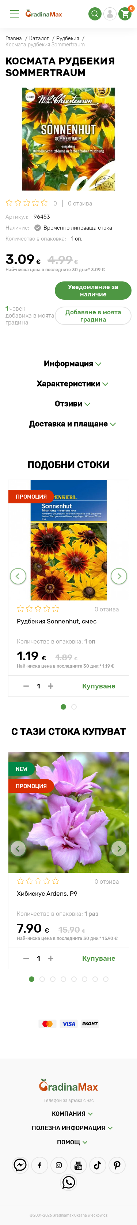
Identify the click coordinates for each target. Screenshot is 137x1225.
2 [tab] (74, 707)
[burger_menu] (14, 14)
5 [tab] (74, 979)
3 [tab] (53, 979)
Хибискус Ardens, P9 (47, 893)
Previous (18, 576)
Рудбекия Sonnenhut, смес (56, 621)
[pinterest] (117, 1165)
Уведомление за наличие (93, 290)
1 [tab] (63, 707)
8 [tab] (106, 979)
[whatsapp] (68, 1182)
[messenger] (20, 1165)
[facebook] (39, 1165)
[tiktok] (97, 1165)
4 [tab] (63, 979)
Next (119, 576)
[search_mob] (95, 13)
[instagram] (59, 1165)
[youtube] (78, 1165)
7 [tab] (95, 979)
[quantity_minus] (26, 686)
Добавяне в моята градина (93, 315)
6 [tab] (84, 979)
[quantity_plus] (50, 686)
